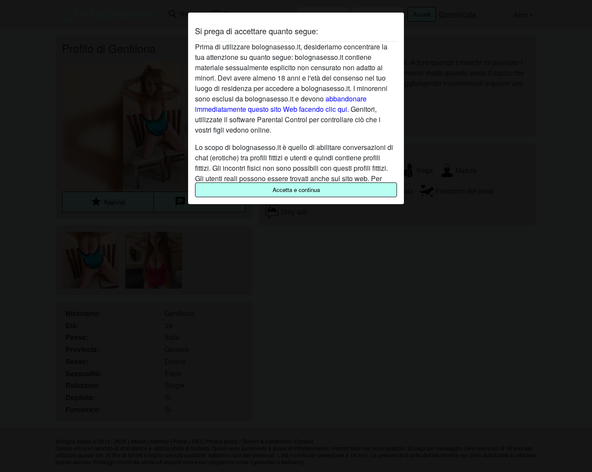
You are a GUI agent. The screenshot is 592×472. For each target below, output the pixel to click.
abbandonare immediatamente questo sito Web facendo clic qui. (281, 104)
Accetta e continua (296, 190)
